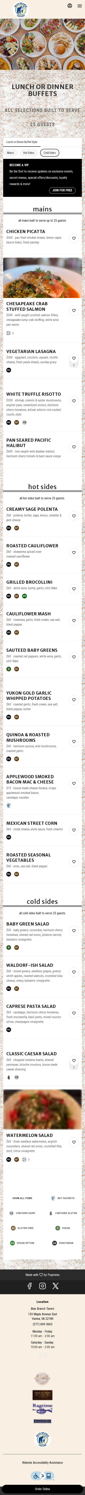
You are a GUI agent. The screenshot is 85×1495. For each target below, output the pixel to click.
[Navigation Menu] (79, 6)
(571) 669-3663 (42, 1324)
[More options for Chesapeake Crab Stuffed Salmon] (74, 310)
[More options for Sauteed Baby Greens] (74, 657)
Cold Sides (50, 152)
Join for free (62, 190)
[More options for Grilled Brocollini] (74, 589)
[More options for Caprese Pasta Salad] (74, 1013)
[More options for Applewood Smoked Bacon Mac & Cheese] (74, 783)
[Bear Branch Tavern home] (21, 10)
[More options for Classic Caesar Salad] (74, 1060)
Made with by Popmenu (31, 1274)
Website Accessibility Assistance (42, 1463)
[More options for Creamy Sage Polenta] (74, 516)
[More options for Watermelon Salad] (74, 1142)
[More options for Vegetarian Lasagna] (74, 358)
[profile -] (69, 5)
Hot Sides (28, 152)
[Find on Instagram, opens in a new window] (42, 1287)
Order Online (42, 1489)
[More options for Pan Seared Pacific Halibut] (74, 447)
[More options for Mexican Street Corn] (74, 830)
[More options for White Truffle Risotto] (74, 401)
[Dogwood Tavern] (42, 1395)
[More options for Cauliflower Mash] (74, 620)
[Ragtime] (42, 1409)
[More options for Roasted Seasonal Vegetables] (74, 861)
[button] (42, 241)
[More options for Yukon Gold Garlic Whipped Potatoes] (74, 700)
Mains (10, 152)
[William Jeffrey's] (42, 1378)
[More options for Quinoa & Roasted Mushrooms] (74, 741)
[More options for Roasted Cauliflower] (74, 552)
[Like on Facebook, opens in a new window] (29, 1287)
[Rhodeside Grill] (42, 1421)
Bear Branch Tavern (42, 1439)
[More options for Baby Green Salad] (74, 931)
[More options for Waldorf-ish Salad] (74, 972)
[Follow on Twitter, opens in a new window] (55, 1287)
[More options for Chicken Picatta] (74, 238)
